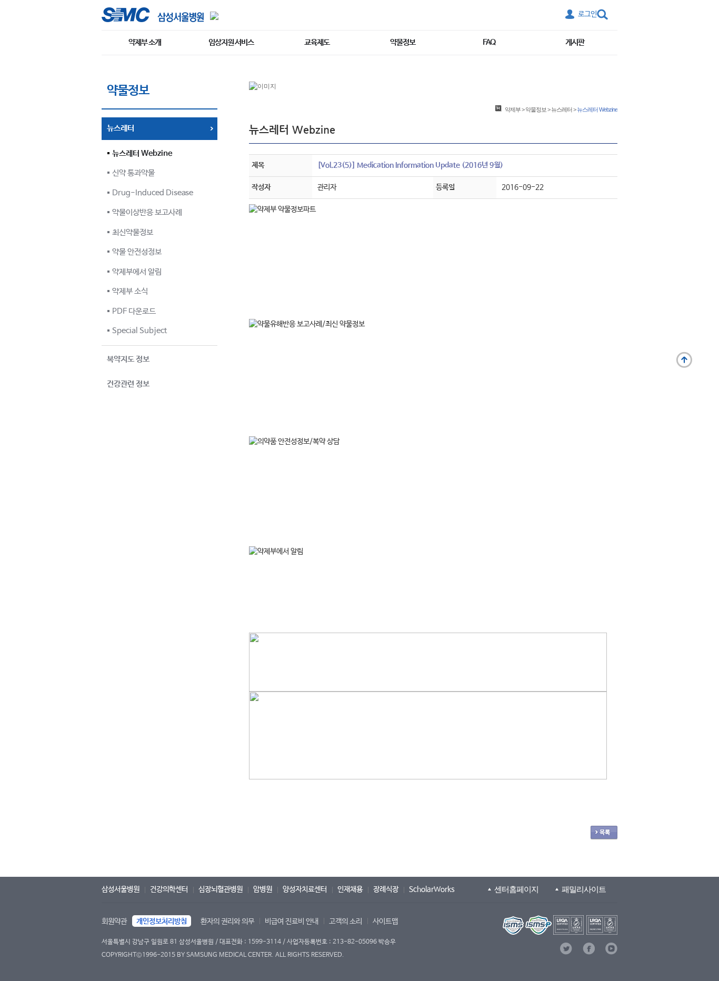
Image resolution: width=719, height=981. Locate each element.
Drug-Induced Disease (152, 192)
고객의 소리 (345, 921)
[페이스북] (589, 949)
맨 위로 (684, 360)
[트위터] (566, 949)
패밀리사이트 (584, 889)
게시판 (574, 42)
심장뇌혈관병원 (220, 889)
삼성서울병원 (120, 889)
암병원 (262, 889)
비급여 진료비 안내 (291, 921)
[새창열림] (559, 925)
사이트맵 (385, 921)
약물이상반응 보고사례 (147, 212)
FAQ (489, 42)
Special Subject (139, 330)
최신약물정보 (132, 232)
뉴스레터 (561, 109)
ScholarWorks (432, 889)
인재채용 (350, 889)
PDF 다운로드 (134, 311)
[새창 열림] (153, 14)
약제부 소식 (130, 291)
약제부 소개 (144, 42)
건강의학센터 (169, 889)
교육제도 (316, 42)
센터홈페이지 (516, 889)
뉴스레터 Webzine (142, 153)
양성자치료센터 (305, 889)
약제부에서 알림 (137, 271)
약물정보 (402, 42)
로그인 (587, 14)
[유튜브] (611, 949)
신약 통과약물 (133, 172)
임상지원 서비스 (231, 42)
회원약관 (114, 921)
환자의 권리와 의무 (227, 921)
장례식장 (385, 889)
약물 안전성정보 (137, 251)
